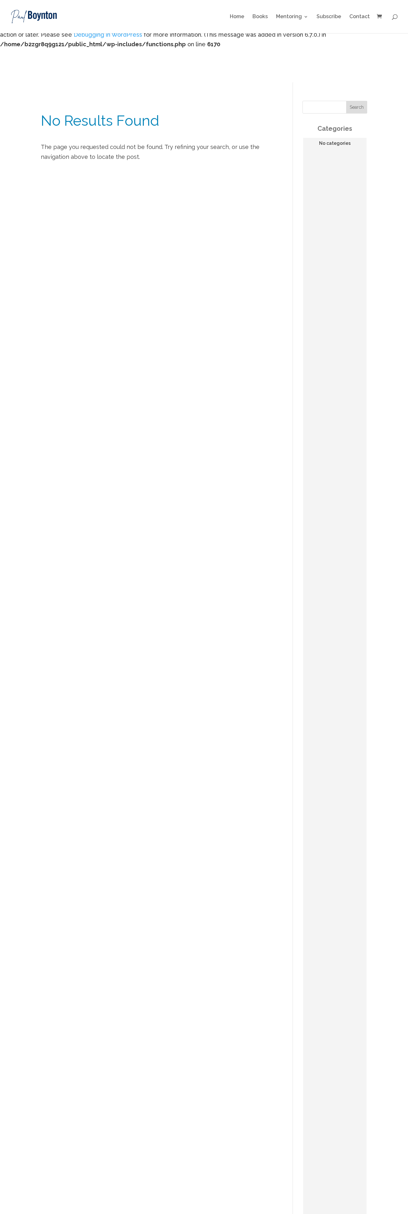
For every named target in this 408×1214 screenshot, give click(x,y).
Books (260, 16)
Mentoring (289, 16)
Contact (359, 16)
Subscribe (329, 16)
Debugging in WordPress (108, 34)
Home (237, 16)
